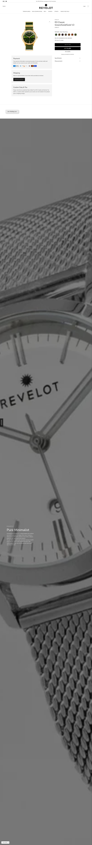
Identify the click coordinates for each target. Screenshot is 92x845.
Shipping (63, 54)
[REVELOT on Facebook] (3, 1)
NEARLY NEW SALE (65, 11)
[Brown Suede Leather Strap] (69, 34)
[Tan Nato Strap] (59, 34)
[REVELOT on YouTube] (6, 1)
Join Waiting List (12, 111)
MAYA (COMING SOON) (37, 11)
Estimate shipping (19, 79)
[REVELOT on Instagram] (4, 1)
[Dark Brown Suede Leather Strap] (65, 34)
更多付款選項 (67, 51)
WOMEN (50, 11)
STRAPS (56, 11)
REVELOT (57, 19)
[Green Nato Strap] (75, 34)
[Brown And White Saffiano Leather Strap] (72, 34)
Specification (58, 58)
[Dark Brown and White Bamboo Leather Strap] (62, 34)
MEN (45, 11)
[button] (1, 422)
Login (84, 6)
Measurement (58, 61)
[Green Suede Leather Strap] (56, 34)
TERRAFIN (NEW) (26, 11)
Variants (57, 32)
